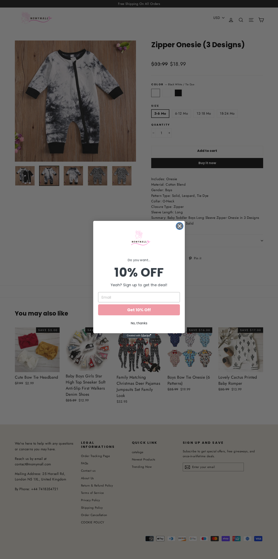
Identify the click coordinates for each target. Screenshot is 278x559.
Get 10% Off (139, 310)
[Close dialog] (179, 226)
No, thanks (139, 323)
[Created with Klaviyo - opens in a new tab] (139, 335)
